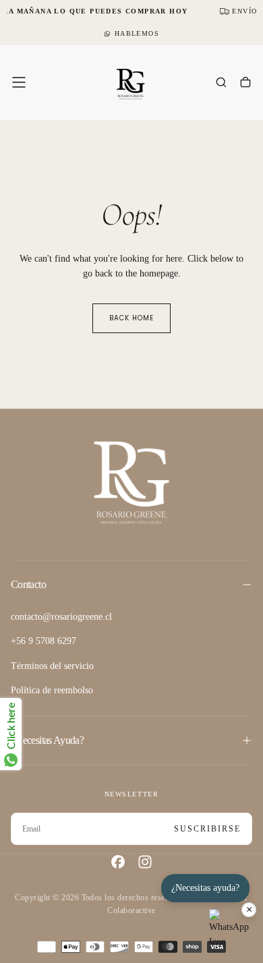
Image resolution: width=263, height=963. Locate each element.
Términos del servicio (52, 666)
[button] (19, 82)
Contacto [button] (28, 584)
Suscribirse (207, 829)
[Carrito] (245, 83)
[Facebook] (118, 862)
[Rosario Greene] (131, 482)
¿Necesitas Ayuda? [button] (47, 740)
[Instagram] (145, 862)
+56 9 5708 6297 (43, 641)
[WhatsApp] (229, 929)
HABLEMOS (137, 33)
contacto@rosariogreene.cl (61, 617)
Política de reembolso (52, 690)
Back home (131, 318)
